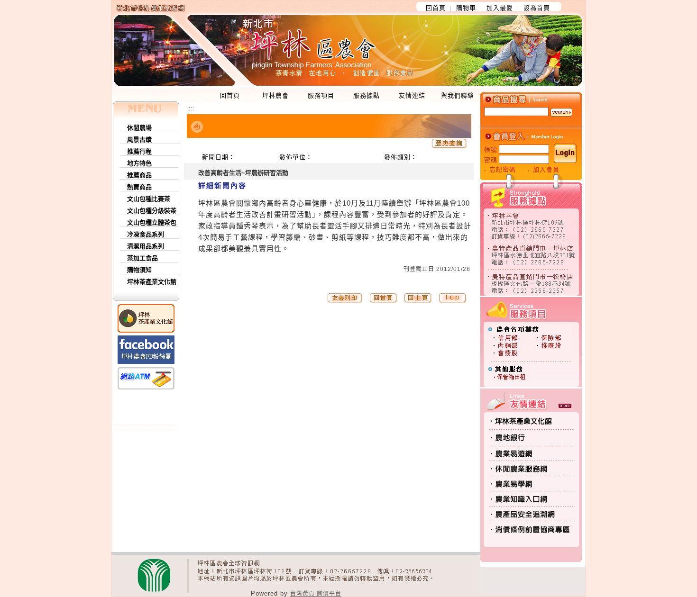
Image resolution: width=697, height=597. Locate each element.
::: (191, 108)
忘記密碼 (502, 169)
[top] (383, 301)
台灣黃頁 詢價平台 (315, 593)
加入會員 (546, 169)
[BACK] (417, 301)
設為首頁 (536, 7)
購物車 (466, 7)
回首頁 (436, 7)
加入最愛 (499, 7)
